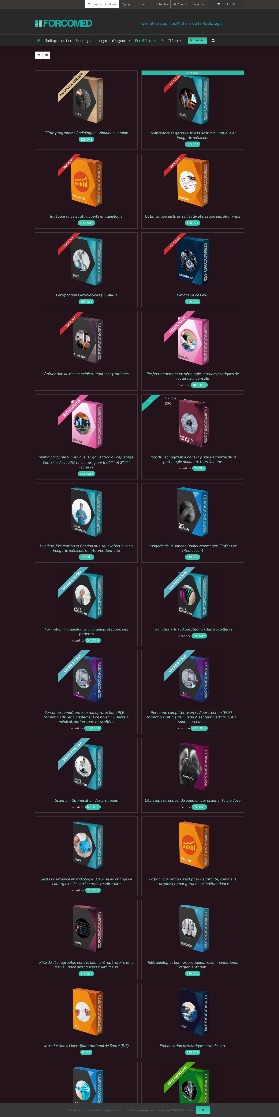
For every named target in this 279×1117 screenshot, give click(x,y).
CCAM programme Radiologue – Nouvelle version (86, 132)
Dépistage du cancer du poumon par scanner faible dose (193, 800)
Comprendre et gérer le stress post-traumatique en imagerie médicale (193, 135)
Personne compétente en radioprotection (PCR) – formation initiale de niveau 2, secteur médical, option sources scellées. (193, 717)
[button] (214, 40)
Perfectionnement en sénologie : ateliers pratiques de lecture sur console (193, 375)
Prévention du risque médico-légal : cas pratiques (86, 373)
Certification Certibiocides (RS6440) (86, 295)
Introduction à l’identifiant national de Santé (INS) (86, 1045)
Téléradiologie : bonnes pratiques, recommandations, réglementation (192, 964)
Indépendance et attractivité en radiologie (86, 216)
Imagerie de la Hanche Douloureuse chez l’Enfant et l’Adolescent (193, 548)
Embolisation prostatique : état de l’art (192, 1045)
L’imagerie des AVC (192, 295)
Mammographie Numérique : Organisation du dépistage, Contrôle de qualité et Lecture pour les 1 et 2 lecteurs (86, 462)
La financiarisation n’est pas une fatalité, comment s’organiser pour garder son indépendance (192, 881)
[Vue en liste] (46, 55)
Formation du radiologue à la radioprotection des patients (86, 631)
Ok (203, 1110)
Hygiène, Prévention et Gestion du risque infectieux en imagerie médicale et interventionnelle (86, 548)
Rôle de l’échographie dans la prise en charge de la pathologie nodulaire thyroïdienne (192, 459)
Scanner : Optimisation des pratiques (86, 800)
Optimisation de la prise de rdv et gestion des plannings (192, 216)
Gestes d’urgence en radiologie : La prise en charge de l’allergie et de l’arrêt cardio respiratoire (86, 881)
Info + (188, 1110)
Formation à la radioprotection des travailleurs (193, 629)
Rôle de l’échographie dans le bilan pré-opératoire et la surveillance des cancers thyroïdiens (86, 964)
